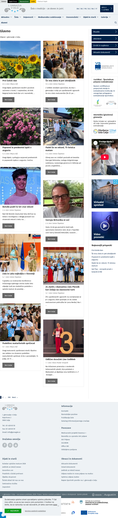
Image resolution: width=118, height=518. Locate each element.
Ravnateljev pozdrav (69, 414)
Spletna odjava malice (70, 477)
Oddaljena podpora (69, 449)
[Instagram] (10, 445)
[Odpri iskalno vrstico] (115, 22)
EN (78, 9)
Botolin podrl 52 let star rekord (17, 206)
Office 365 (65, 446)
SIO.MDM (64, 443)
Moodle (96, 32)
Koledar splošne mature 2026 (14, 464)
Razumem (14, 511)
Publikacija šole (67, 418)
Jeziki (33, 1)
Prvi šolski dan (9, 80)
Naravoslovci (24, 1)
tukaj (55, 505)
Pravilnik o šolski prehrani (12, 474)
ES (89, 9)
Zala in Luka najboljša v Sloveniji (18, 273)
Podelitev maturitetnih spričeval (18, 343)
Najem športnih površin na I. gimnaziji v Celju (79, 480)
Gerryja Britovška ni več (57, 220)
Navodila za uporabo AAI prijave (74, 436)
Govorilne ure (7, 470)
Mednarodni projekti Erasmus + (73, 433)
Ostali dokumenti (68, 467)
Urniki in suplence (101, 45)
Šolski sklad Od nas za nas (13, 480)
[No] (58, 506)
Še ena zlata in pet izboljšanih (60, 80)
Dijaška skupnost (9, 477)
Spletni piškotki (82, 494)
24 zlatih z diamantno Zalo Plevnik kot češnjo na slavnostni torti (63, 288)
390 (9, 397)
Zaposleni (6, 487)
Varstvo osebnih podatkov (52, 494)
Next (15, 397)
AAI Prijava (65, 440)
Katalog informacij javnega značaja (75, 421)
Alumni (4, 22)
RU (93, 9)
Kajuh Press (13, 1)
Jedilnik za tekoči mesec (11, 467)
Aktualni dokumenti (101, 52)
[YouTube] (15, 445)
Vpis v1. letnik (105, 8)
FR (85, 9)
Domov (3, 1)
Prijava (39, 494)
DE (82, 9)
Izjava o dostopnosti (69, 494)
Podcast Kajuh (42, 1)
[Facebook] (4, 445)
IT (96, 9)
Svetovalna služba (9, 484)
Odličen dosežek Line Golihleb (60, 359)
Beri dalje (8, 100)
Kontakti (64, 411)
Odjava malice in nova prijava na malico (77, 474)
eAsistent (97, 39)
